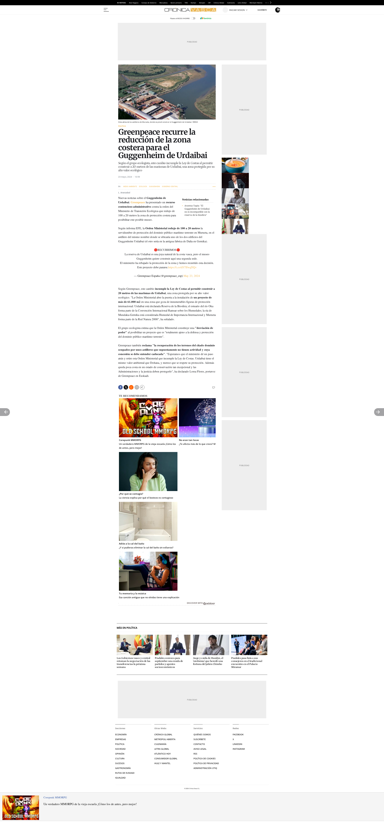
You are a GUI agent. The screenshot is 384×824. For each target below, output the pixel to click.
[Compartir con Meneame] (131, 387)
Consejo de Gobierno (148, 3)
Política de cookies (205, 758)
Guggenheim (154, 186)
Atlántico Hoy (162, 753)
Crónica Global (219, 3)
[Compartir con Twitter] (126, 387)
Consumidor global (165, 758)
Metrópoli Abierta (256, 3)
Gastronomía (123, 768)
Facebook (238, 734)
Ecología (143, 186)
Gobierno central (170, 186)
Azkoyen (202, 3)
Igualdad (120, 777)
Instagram (239, 748)
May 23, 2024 (192, 276)
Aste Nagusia (133, 3)
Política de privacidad (206, 763)
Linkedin (237, 744)
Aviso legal (200, 748)
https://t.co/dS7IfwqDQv (182, 267)
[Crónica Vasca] (192, 9)
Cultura (119, 758)
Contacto (199, 744)
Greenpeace (138, 202)
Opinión (119, 753)
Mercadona (163, 3)
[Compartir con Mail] (137, 387)
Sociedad (120, 748)
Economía (121, 734)
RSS (195, 753)
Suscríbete (200, 739)
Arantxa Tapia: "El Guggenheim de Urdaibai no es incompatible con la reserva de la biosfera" (197, 210)
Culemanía (231, 3)
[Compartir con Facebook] (120, 387)
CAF (209, 3)
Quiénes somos (202, 734)
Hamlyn (193, 3)
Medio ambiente (130, 186)
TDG (186, 3)
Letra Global (242, 3)
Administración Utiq (205, 768)
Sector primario (176, 3)
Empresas (120, 739)
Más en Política (127, 627)
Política (122, 126)
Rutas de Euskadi (124, 772)
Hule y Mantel (162, 763)
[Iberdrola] (205, 18)
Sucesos (119, 763)
